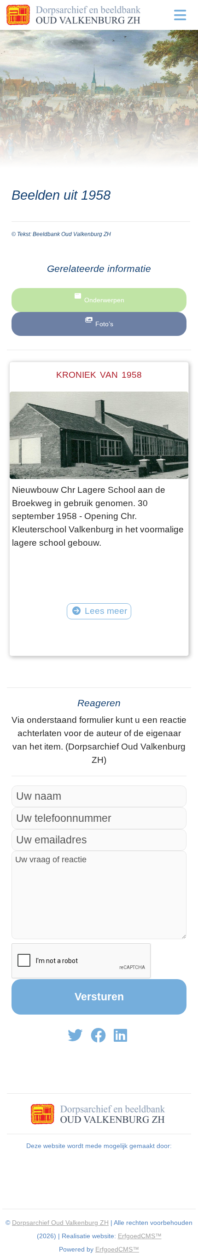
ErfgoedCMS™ (140, 1236)
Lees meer (106, 611)
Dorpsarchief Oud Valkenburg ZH (60, 1222)
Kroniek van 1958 (99, 375)
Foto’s (104, 324)
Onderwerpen (104, 300)
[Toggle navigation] (180, 15)
